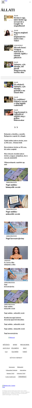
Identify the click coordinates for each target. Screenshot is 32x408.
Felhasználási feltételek (11, 370)
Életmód (15, 351)
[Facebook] (12, 361)
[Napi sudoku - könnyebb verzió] (16, 189)
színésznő (7, 260)
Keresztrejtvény (11, 182)
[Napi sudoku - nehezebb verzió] (16, 216)
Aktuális (6, 348)
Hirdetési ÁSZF (10, 373)
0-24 (6, 351)
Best (25, 348)
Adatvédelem (23, 370)
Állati (16, 15)
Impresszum (12, 367)
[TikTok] (16, 361)
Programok (24, 344)
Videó (25, 351)
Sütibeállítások (22, 376)
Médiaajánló (20, 367)
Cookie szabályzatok (10, 376)
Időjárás (6, 344)
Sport (15, 344)
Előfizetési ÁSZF (21, 373)
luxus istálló (18, 45)
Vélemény (15, 348)
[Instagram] (19, 361)
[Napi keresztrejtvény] (15, 241)
